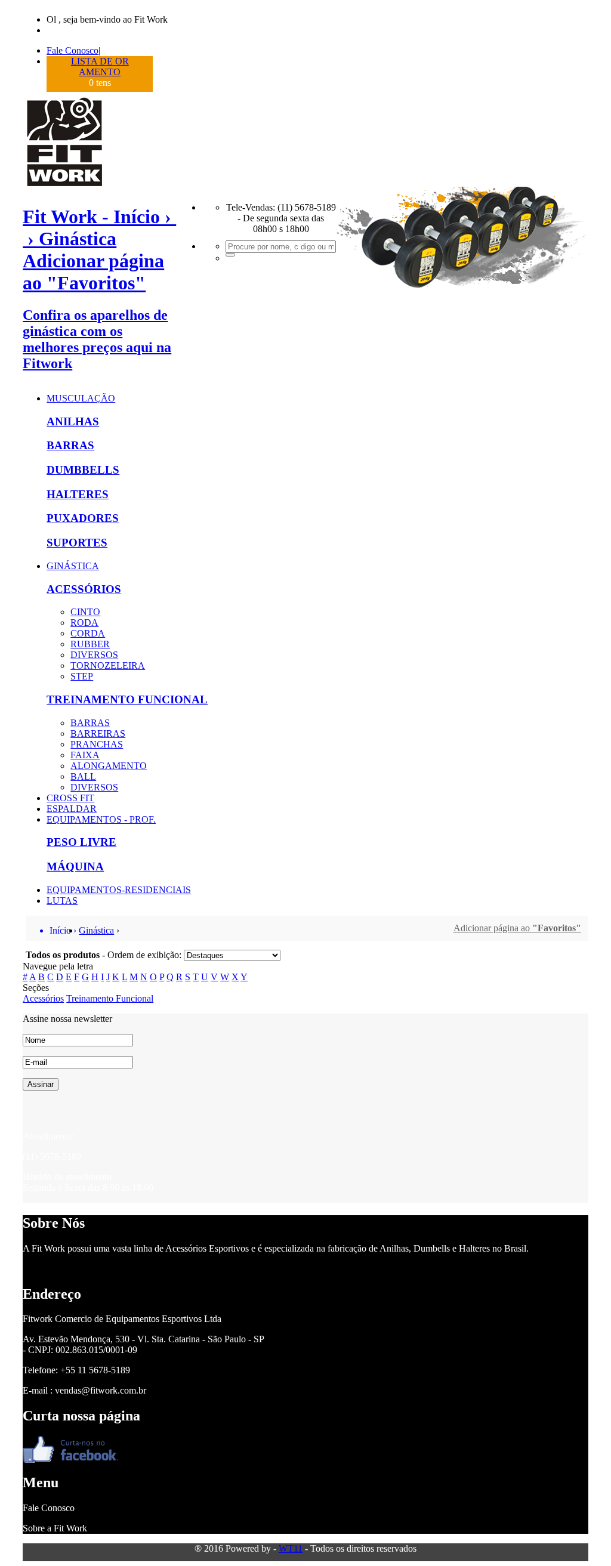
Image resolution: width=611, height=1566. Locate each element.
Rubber (90, 644)
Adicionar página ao (517, 928)
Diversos (94, 655)
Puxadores (83, 518)
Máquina (75, 866)
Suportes (77, 542)
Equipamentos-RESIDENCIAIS (119, 890)
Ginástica (73, 566)
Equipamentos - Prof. (101, 819)
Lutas (62, 900)
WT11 (291, 1548)
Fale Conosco (72, 50)
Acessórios (84, 589)
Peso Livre (81, 842)
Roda (84, 622)
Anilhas (73, 421)
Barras (70, 445)
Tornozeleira (107, 665)
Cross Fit (70, 798)
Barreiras (97, 733)
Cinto (85, 612)
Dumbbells (83, 470)
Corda (87, 633)
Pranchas (96, 744)
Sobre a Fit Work (55, 1528)
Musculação (81, 398)
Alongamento (108, 766)
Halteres (78, 494)
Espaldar (72, 809)
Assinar (40, 1084)
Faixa (85, 755)
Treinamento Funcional (127, 699)
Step (81, 676)
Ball (83, 776)
